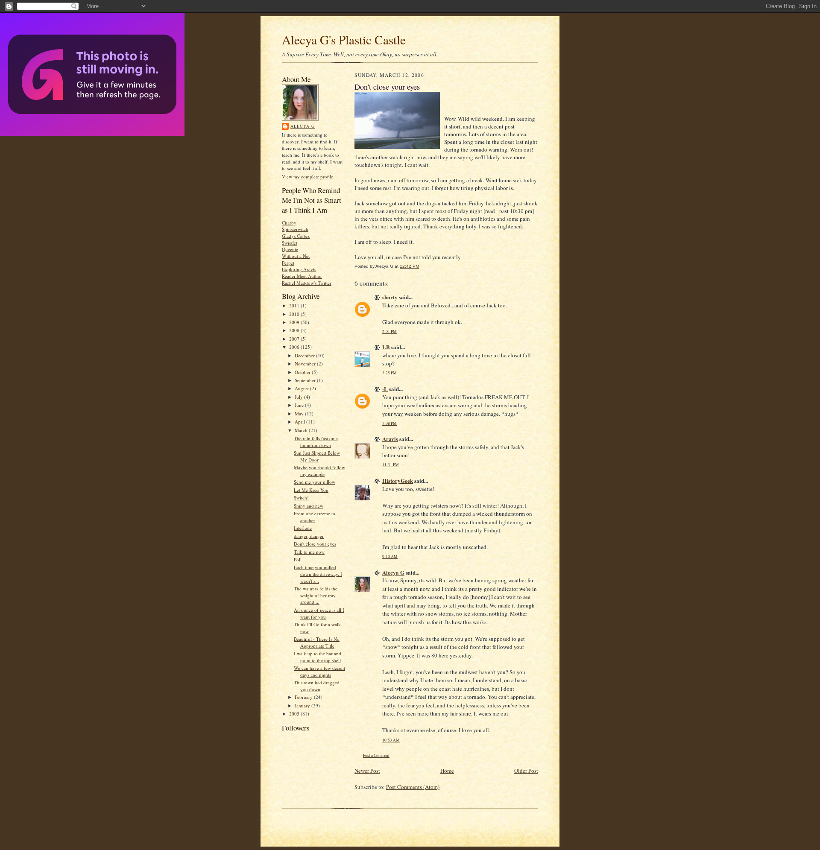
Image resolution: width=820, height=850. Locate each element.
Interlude (303, 528)
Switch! (301, 497)
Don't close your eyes (315, 543)
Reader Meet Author (302, 276)
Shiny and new (308, 505)
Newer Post (367, 770)
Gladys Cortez (296, 236)
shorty (390, 297)
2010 (295, 314)
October (303, 372)
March (302, 430)
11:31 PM (390, 464)
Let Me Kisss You (311, 490)
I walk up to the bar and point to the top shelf (317, 656)
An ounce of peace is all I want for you (319, 613)
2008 (295, 330)
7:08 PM (389, 423)
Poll (298, 559)
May (300, 413)
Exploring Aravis (299, 269)
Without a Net (296, 256)
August (302, 388)
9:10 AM (390, 556)
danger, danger (309, 536)
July (299, 397)
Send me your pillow (314, 482)
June (300, 405)
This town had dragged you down (317, 685)
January (303, 705)
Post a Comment (376, 755)
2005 (295, 713)
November (306, 363)
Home (447, 770)
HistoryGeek (397, 480)
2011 (295, 305)
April (300, 421)
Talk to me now (309, 552)
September (306, 380)
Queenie (290, 249)
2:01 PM (389, 331)
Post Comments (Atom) (412, 787)
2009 (295, 322)
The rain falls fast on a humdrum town (316, 441)
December (305, 355)
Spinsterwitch (295, 229)
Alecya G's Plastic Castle (344, 39)
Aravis (390, 439)
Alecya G (302, 126)
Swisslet (289, 243)
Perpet (288, 263)
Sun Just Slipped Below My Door (317, 456)
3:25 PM (389, 373)
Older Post (526, 770)
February (304, 697)
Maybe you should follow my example (319, 470)
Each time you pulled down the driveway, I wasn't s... (318, 574)
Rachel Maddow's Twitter (306, 283)
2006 (295, 347)
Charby (289, 222)
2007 (295, 339)
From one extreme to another (314, 516)
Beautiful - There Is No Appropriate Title (317, 642)
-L (385, 389)
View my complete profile (307, 176)
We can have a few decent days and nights (319, 671)
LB (386, 347)
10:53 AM (391, 740)
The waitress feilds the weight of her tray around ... (315, 595)
